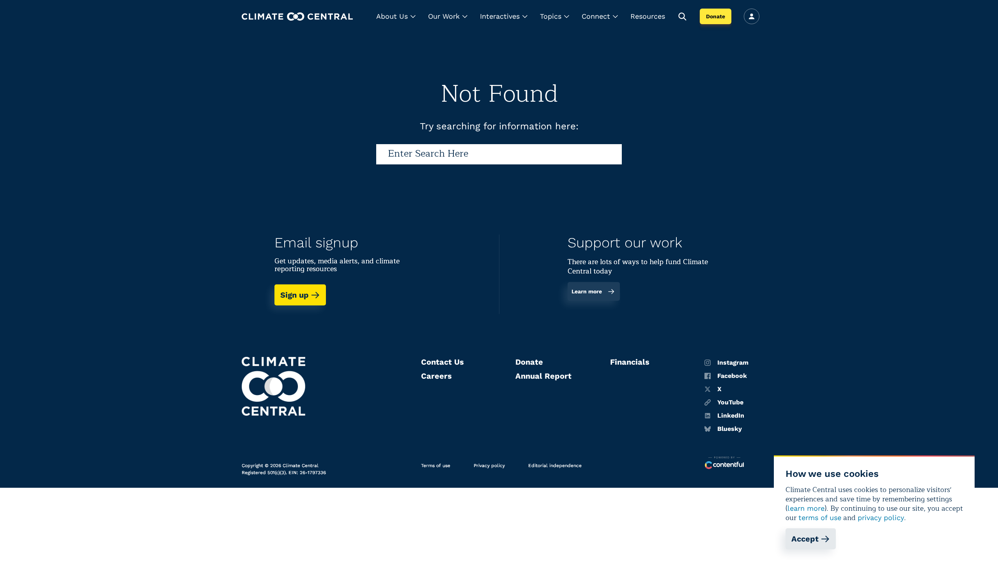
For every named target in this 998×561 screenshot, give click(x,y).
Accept (805, 538)
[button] (396, 16)
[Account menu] (751, 16)
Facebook (732, 375)
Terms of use (435, 465)
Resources (647, 16)
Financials (629, 362)
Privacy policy (489, 465)
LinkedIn (730, 415)
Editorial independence (555, 465)
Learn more (587, 291)
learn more (806, 508)
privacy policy (881, 517)
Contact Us (442, 362)
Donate (715, 16)
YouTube (730, 402)
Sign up (294, 295)
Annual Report (543, 376)
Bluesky (729, 428)
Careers (436, 376)
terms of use (819, 517)
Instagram (732, 362)
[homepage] (297, 16)
